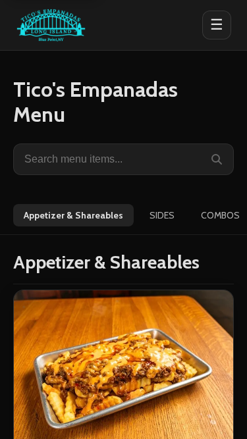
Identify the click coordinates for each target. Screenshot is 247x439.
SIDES (162, 215)
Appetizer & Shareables (73, 215)
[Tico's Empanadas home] (51, 25)
